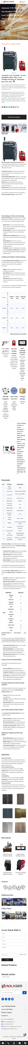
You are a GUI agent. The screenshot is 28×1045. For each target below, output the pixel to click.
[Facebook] (2, 999)
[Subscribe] (24, 992)
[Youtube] (9, 999)
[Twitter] (6, 999)
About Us (8, 35)
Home (8, 31)
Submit (7, 959)
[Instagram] (12, 999)
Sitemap (14, 1038)
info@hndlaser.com (10, 1021)
